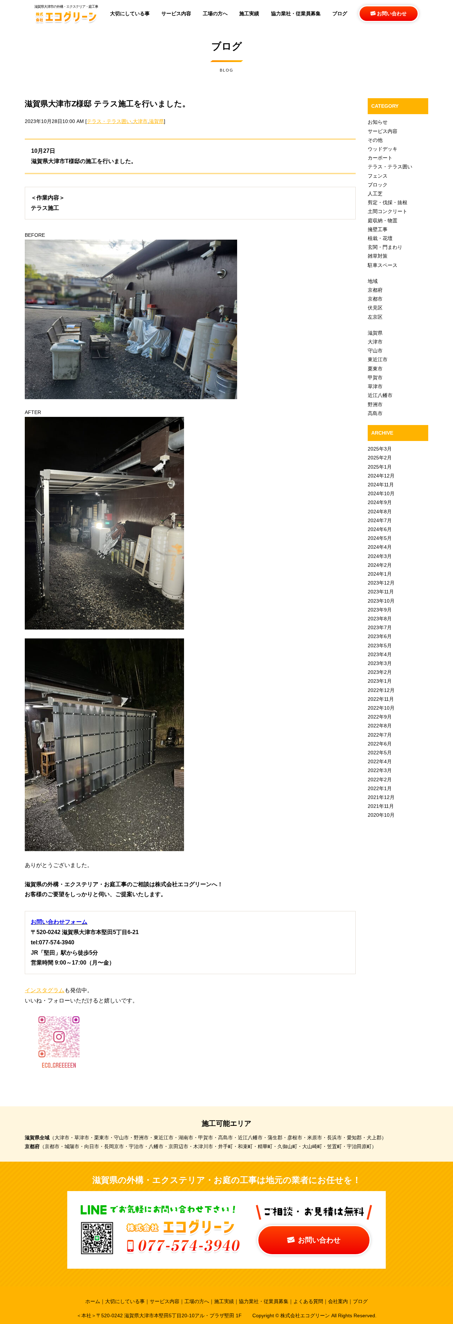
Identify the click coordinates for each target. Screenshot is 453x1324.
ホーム (92, 1301)
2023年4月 (380, 654)
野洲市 (375, 404)
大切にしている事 (125, 1301)
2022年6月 (380, 744)
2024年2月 (380, 565)
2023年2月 (380, 672)
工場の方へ (196, 1301)
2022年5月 (380, 752)
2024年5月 (380, 538)
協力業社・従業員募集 (263, 1301)
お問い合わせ (391, 13)
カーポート (380, 158)
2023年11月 (381, 591)
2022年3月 (380, 770)
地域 (373, 281)
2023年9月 (380, 610)
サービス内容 (382, 131)
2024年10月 (381, 493)
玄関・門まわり (385, 247)
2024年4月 (380, 547)
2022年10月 (381, 708)
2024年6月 (380, 529)
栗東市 (375, 368)
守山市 (375, 350)
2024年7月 (380, 520)
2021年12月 (381, 797)
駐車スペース (382, 265)
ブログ (360, 1301)
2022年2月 (380, 779)
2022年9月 (380, 717)
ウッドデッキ (382, 149)
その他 (375, 140)
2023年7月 (380, 627)
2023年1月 (380, 681)
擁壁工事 (378, 229)
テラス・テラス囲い (109, 121)
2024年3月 (380, 556)
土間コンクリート (387, 211)
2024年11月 (381, 484)
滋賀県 (156, 121)
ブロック (378, 185)
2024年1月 (380, 574)
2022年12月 (381, 690)
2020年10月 (381, 815)
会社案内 (338, 1301)
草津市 (375, 386)
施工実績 (224, 1301)
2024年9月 (380, 502)
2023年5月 (380, 645)
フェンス (378, 176)
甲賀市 (375, 377)
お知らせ (378, 122)
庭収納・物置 (382, 220)
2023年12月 (381, 583)
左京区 (375, 317)
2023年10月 (381, 601)
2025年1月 (380, 467)
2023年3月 (380, 663)
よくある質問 (308, 1301)
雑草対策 (378, 256)
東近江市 (378, 359)
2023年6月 (380, 636)
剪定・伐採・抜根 (387, 202)
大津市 (140, 121)
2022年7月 (380, 735)
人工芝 (375, 193)
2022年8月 (380, 725)
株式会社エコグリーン (305, 1315)
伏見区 (375, 308)
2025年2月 (380, 457)
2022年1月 (380, 788)
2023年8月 (380, 618)
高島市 (375, 413)
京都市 (375, 299)
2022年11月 (381, 699)
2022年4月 (380, 761)
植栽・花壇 (380, 238)
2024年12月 (381, 476)
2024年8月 (380, 511)
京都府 (375, 290)
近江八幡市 (380, 395)
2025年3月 (380, 449)
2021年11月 (381, 806)
